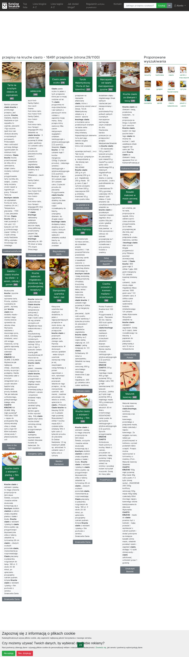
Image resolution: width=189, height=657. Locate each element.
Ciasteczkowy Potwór (130, 356)
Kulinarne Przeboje (129, 168)
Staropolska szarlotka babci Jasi (59, 295)
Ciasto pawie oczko (59, 81)
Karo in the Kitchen (12, 446)
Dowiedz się (101, 647)
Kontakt (118, 3)
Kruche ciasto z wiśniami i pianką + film (83, 416)
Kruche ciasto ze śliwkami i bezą (130, 97)
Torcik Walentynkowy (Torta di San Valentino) (82, 84)
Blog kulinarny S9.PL (59, 252)
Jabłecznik (35, 92)
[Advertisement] (94, 32)
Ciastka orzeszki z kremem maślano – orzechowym (106, 291)
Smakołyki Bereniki (130, 570)
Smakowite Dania (82, 542)
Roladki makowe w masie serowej (129, 197)
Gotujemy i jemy (35, 454)
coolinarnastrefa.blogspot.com (12, 251)
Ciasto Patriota (83, 231)
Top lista (25, 5)
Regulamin (95, 5)
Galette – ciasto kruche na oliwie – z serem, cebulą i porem (12, 278)
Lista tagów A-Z (57, 5)
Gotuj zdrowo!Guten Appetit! (106, 261)
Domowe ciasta (35, 255)
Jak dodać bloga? (73, 5)
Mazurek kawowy (129, 395)
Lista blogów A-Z (39, 5)
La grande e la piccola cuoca (82, 206)
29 (80, 645)
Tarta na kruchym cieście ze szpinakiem (12, 91)
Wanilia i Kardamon (59, 462)
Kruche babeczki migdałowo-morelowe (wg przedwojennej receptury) (35, 283)
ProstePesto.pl (106, 480)
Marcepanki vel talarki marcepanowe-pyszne (106, 84)
